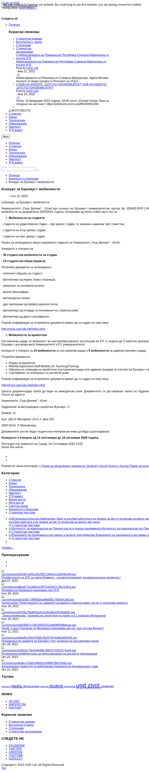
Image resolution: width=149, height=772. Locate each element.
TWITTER (15, 748)
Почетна (14, 143)
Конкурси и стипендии (23, 178)
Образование (18, 156)
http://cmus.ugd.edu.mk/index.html (23, 328)
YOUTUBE (16, 755)
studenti (56, 686)
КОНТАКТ (15, 707)
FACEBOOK (17, 745)
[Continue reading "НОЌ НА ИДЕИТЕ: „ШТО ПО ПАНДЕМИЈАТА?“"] (49, 84)
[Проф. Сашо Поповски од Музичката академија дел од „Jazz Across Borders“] (38, 625)
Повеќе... (7, 547)
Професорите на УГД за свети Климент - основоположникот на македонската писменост (61, 577)
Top (3, 768)
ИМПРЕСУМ (17, 704)
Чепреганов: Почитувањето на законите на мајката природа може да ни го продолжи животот (64, 602)
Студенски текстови (22, 512)
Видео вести (17, 499)
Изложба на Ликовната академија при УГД (30, 590)
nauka (17, 686)
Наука (13, 149)
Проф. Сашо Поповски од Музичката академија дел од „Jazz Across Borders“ (52, 628)
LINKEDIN (15, 752)
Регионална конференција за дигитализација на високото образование (49, 653)
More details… (28, 7)
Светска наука (18, 506)
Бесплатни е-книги (21, 724)
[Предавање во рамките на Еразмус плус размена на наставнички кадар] (39, 637)
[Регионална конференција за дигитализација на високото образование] (38, 650)
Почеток (14, 175)
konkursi (6, 686)
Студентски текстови (26, 525)
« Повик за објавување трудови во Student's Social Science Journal (84, 466)
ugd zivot (88, 685)
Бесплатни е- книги (29, 42)
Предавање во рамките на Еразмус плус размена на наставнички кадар (50, 641)
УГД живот (16, 162)
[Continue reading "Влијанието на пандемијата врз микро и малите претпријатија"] (52, 535)
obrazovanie (31, 686)
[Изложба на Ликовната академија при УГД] (38, 586)
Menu (6, 136)
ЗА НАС (14, 701)
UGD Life (32, 68)
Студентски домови (29, 38)
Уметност (15, 159)
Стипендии (23, 45)
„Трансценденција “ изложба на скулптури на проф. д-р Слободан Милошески (53, 615)
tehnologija (70, 686)
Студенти (15, 146)
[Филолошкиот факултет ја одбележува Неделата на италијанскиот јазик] (36, 663)
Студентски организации (24, 50)
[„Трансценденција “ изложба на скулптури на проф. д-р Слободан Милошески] (38, 612)
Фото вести (16, 502)
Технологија (17, 152)
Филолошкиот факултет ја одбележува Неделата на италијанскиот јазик (49, 666)
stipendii (44, 686)
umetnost (107, 686)
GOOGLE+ (16, 758)
